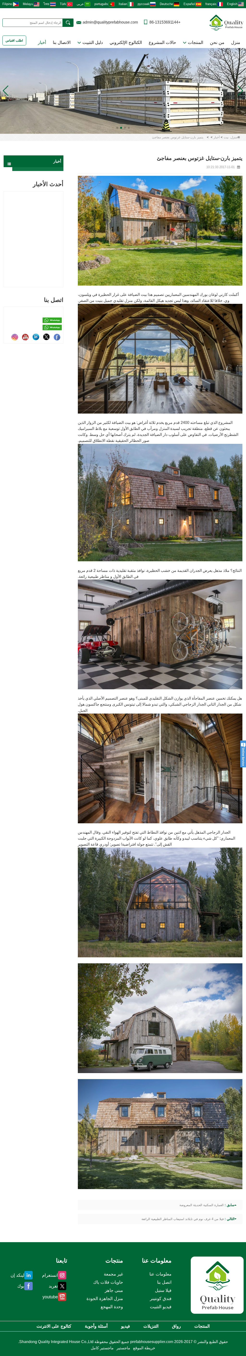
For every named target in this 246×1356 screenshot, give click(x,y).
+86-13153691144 (164, 22)
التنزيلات (151, 1326)
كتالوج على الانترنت (54, 1326)
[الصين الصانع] (37, 169)
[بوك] (57, 337)
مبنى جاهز (114, 1290)
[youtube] (25, 337)
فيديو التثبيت (161, 1306)
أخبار (42, 42)
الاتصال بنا (62, 42)
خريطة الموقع (144, 1348)
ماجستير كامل (102, 1348)
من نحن (217, 42)
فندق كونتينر (161, 1298)
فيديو (125, 1326)
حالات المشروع (162, 42)
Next (61, 233)
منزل (235, 42)
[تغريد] (46, 337)
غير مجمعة (113, 1274)
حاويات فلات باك (108, 1282)
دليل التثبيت (92, 42)
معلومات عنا (160, 1274)
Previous (5, 233)
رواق (176, 1326)
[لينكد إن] (35, 337)
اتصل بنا (164, 1282)
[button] (129, 128)
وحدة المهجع (112, 1306)
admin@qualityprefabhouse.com (110, 22)
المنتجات (195, 42)
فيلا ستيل (163, 1290)
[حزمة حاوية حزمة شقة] (123, 90)
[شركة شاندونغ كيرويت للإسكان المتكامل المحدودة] (217, 1285)
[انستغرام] (14, 337)
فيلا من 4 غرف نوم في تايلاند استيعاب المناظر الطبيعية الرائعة (182, 1219)
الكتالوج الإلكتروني (126, 42)
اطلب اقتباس (14, 40)
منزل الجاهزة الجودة (104, 1298)
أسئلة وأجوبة (96, 1326)
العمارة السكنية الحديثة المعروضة (201, 1205)
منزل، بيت (230, 137)
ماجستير (123, 1348)
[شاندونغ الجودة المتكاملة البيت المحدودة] (226, 22)
